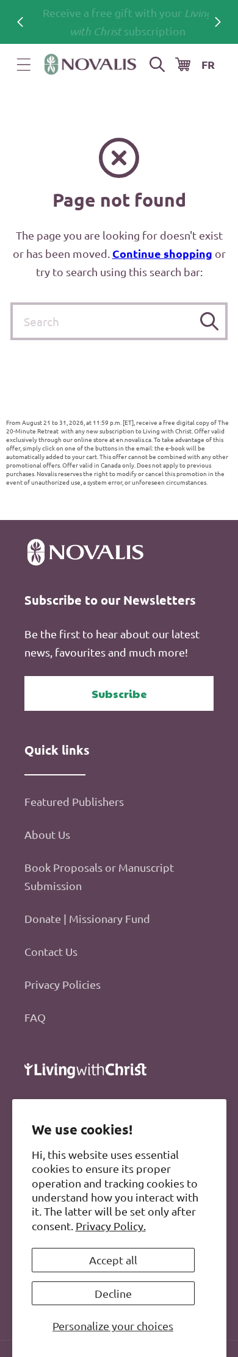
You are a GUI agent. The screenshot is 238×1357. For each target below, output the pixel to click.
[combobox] (119, 321)
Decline (113, 1293)
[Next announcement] (218, 22)
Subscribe (119, 693)
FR (208, 64)
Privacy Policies (62, 984)
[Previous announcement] (20, 22)
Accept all (113, 1259)
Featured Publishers (74, 801)
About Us (47, 834)
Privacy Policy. (111, 1225)
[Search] (209, 321)
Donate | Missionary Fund (87, 918)
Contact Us (51, 951)
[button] (24, 64)
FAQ (35, 1017)
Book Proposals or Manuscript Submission (99, 876)
